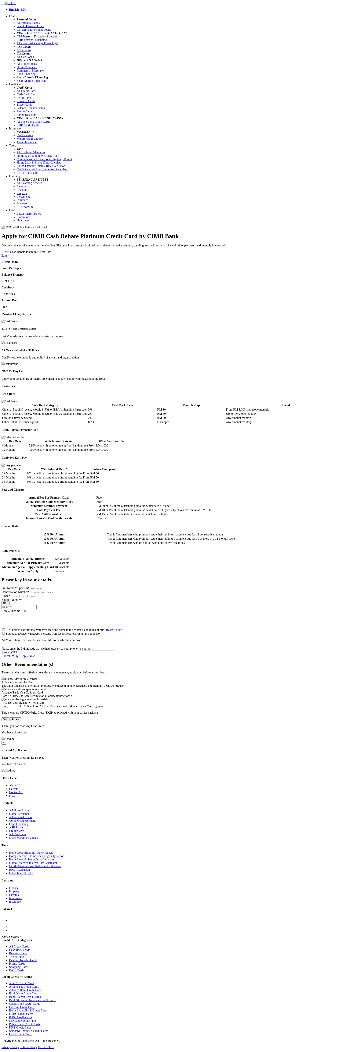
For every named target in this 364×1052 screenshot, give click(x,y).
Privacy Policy (113, 629)
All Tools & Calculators (31, 152)
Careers (13, 788)
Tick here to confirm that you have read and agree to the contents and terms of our (63, 629)
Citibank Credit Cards (22, 1007)
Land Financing (26, 74)
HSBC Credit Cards (21, 1013)
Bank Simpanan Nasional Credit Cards (32, 1000)
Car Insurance (25, 135)
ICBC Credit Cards (20, 1017)
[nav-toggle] (3, 4)
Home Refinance (27, 67)
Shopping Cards (26, 114)
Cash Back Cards (27, 94)
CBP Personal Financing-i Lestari (37, 36)
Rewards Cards (26, 101)
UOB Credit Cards (20, 1034)
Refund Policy (28, 1047)
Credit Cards (16, 830)
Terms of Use (46, 1047)
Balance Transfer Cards (31, 108)
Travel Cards (24, 104)
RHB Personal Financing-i (33, 39)
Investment (23, 196)
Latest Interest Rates (29, 213)
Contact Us (16, 792)
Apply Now (27, 656)
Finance (21, 186)
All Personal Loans (28, 22)
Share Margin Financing (31, 80)
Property (22, 193)
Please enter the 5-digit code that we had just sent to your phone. (40, 648)
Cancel (6, 656)
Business (22, 203)
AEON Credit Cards (21, 983)
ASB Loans (24, 50)
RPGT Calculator (27, 172)
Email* (6, 596)
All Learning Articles (29, 183)
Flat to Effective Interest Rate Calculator (41, 166)
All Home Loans (27, 63)
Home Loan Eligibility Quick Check (38, 155)
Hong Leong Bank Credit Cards (28, 1010)
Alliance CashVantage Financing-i (37, 43)
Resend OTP (9, 652)
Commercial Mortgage (30, 70)
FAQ (12, 795)
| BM (17, 9)
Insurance (22, 200)
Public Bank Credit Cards (24, 1024)
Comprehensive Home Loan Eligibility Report (44, 159)
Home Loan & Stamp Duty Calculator (39, 162)
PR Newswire (25, 206)
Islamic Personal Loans (30, 26)
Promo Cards (24, 111)
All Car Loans (25, 56)
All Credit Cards (26, 91)
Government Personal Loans (34, 29)
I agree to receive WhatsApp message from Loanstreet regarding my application (53, 633)
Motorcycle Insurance (30, 138)
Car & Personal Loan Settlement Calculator (42, 169)
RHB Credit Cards (28, 125)
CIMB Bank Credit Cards (24, 1003)
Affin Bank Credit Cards (24, 986)
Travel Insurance (27, 142)
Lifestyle (22, 189)
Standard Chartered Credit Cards (28, 1031)
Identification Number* (16, 592)
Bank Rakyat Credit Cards (25, 996)
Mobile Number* (12, 599)
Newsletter (23, 220)
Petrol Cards (24, 97)
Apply (5, 255)
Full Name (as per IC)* (16, 588)
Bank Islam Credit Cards (24, 993)
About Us (15, 785)
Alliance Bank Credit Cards (33, 121)
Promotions (23, 217)
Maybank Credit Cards (22, 1020)
